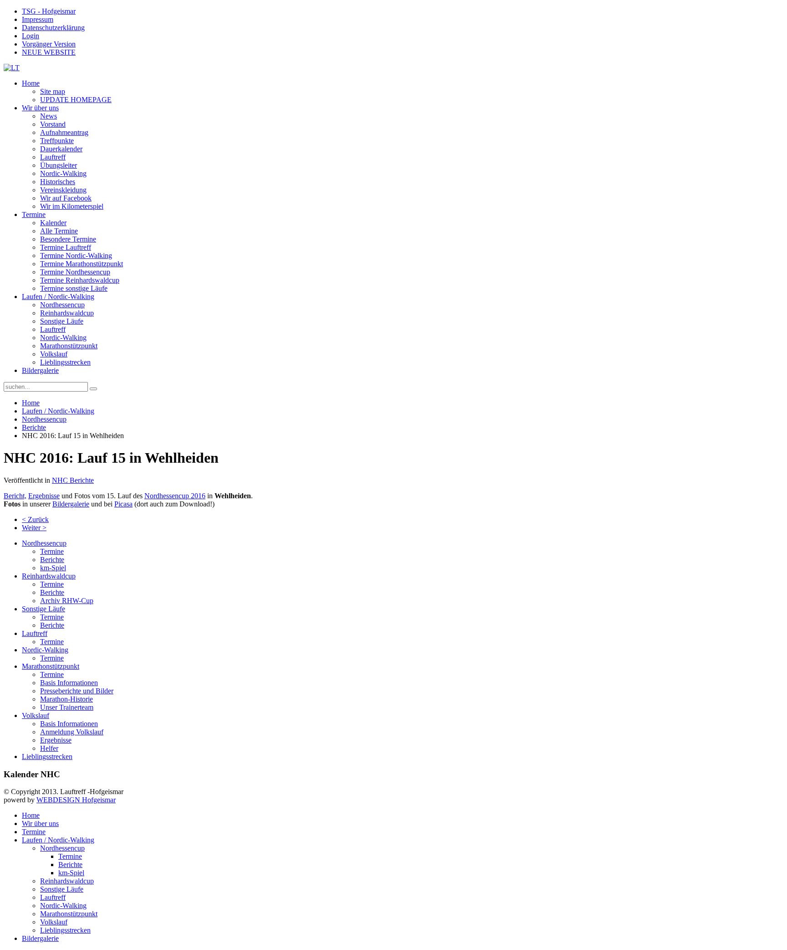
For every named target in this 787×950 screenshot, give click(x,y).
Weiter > (34, 528)
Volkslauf (53, 354)
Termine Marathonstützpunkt (81, 264)
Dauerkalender (61, 149)
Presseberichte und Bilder (76, 691)
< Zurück (35, 519)
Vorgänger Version (49, 44)
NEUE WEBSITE (49, 52)
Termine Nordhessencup (75, 272)
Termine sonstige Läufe (73, 288)
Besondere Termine (68, 239)
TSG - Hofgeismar (49, 11)
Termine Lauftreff (65, 247)
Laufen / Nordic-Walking (58, 296)
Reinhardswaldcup (67, 313)
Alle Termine (59, 231)
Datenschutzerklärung (53, 27)
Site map (52, 91)
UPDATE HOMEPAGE (76, 99)
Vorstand (53, 124)
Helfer (49, 748)
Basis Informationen (69, 683)
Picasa (123, 504)
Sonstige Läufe (61, 321)
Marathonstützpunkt (68, 346)
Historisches (57, 182)
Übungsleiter (58, 165)
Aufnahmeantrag (64, 132)
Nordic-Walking (63, 173)
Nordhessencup (62, 305)
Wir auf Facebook (66, 198)
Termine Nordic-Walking (76, 255)
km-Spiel (53, 568)
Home (31, 83)
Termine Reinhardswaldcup (79, 280)
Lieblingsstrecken (65, 362)
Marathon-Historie (66, 699)
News (48, 116)
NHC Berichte (73, 480)
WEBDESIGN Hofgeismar (76, 800)
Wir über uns (40, 108)
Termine (34, 214)
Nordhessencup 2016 (174, 496)
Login (30, 36)
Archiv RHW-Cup (66, 600)
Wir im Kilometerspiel (71, 206)
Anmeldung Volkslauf (71, 732)
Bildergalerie (40, 370)
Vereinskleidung (63, 190)
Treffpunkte (57, 141)
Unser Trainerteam (66, 707)
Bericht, (15, 496)
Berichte (34, 427)
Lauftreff (53, 157)
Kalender (53, 223)
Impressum (37, 19)
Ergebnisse (44, 496)
